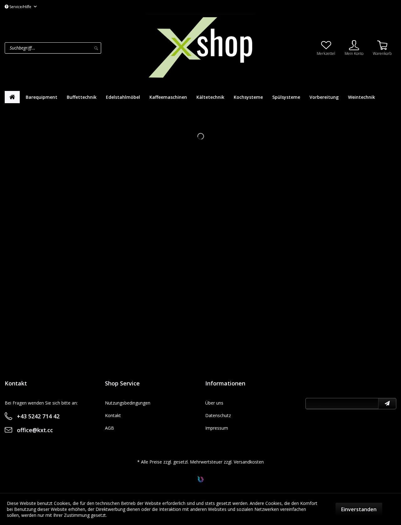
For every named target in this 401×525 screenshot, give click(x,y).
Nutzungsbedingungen (127, 403)
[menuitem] (74, 48)
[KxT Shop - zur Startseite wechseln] (200, 47)
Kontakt (113, 415)
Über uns (214, 403)
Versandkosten (249, 462)
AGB (109, 428)
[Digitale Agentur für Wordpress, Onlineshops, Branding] (200, 481)
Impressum (216, 428)
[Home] (12, 97)
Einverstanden (359, 509)
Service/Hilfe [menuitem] (20, 7)
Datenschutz (218, 415)
